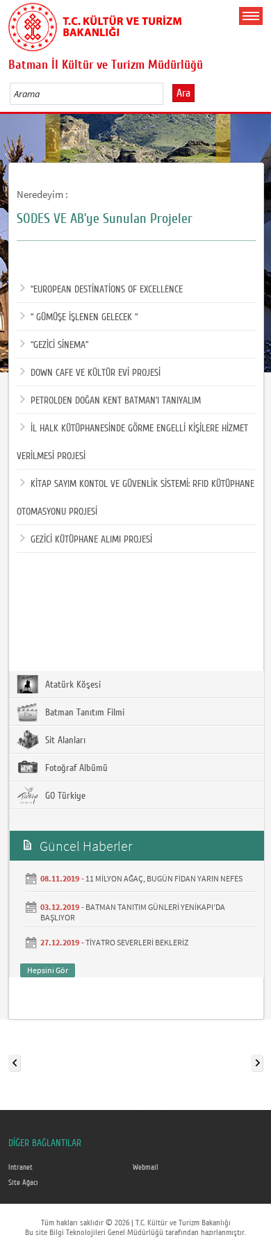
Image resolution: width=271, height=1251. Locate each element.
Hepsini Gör (47, 970)
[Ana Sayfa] (95, 24)
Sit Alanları (63, 740)
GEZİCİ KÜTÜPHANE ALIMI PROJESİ (91, 539)
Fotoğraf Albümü (75, 768)
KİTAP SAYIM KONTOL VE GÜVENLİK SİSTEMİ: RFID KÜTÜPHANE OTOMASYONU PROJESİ (135, 498)
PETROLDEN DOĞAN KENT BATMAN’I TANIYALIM (116, 400)
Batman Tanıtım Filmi (83, 712)
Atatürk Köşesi (71, 684)
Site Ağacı (23, 1183)
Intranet (20, 1167)
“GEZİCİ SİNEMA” (59, 345)
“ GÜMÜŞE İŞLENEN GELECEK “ (84, 317)
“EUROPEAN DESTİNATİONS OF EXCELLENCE (107, 289)
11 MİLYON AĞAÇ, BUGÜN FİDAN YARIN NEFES (164, 878)
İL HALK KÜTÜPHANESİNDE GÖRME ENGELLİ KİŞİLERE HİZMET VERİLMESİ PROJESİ (132, 442)
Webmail (145, 1167)
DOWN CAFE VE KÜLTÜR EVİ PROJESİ (96, 373)
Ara (183, 93)
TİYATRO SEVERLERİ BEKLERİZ (136, 942)
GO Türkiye (63, 796)
